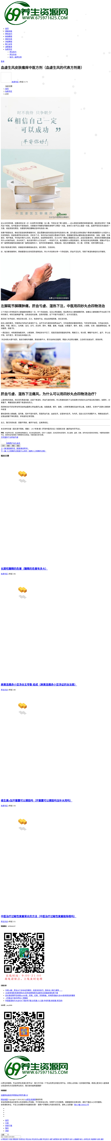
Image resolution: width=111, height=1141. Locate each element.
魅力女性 (8, 44)
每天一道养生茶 (16, 57)
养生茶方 (13, 52)
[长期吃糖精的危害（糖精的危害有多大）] (22, 491)
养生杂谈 (13, 54)
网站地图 (4, 1099)
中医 (10, 1139)
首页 (7, 29)
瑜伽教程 (8, 36)
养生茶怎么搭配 (37, 1139)
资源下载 (8, 1126)
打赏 (3, 446)
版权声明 (11, 1095)
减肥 (51, 1139)
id (1, 1139)
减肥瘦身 (8, 47)
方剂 (2, 437)
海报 (13, 446)
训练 (98, 1139)
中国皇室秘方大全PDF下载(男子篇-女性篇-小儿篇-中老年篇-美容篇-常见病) (34, 1001)
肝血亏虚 (14, 437)
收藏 (8, 446)
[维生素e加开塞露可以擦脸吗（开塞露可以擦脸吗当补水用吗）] (22, 723)
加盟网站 (4, 1095)
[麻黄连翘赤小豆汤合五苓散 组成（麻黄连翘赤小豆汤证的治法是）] (22, 607)
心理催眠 (76, 1139)
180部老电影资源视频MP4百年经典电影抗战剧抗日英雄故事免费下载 (31, 993)
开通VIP (25, 1095)
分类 (7, 1123)
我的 (7, 1128)
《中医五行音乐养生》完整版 (16, 998)
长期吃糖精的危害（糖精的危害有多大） (24, 568)
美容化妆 (8, 39)
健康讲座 (8, 31)
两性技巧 (8, 34)
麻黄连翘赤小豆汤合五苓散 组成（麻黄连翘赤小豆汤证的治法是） (39, 684)
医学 (61, 1139)
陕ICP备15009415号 (81, 1105)
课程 (102, 1139)
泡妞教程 (8, 41)
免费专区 (8, 49)
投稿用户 (13, 443)
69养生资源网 (30, 1099)
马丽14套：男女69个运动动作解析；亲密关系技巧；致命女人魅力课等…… (33, 990)
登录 (2, 61)
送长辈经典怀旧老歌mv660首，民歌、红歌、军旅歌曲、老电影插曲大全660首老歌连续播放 (40, 995)
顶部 (7, 1131)
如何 (71, 1139)
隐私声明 (18, 1095)
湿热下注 (7, 437)
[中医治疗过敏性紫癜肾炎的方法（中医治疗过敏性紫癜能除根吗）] (22, 839)
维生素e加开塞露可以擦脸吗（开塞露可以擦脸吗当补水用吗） (36, 800)
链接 (18, 446)
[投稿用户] (6, 82)
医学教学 (66, 1139)
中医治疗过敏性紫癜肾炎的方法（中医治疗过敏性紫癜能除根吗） (38, 916)
